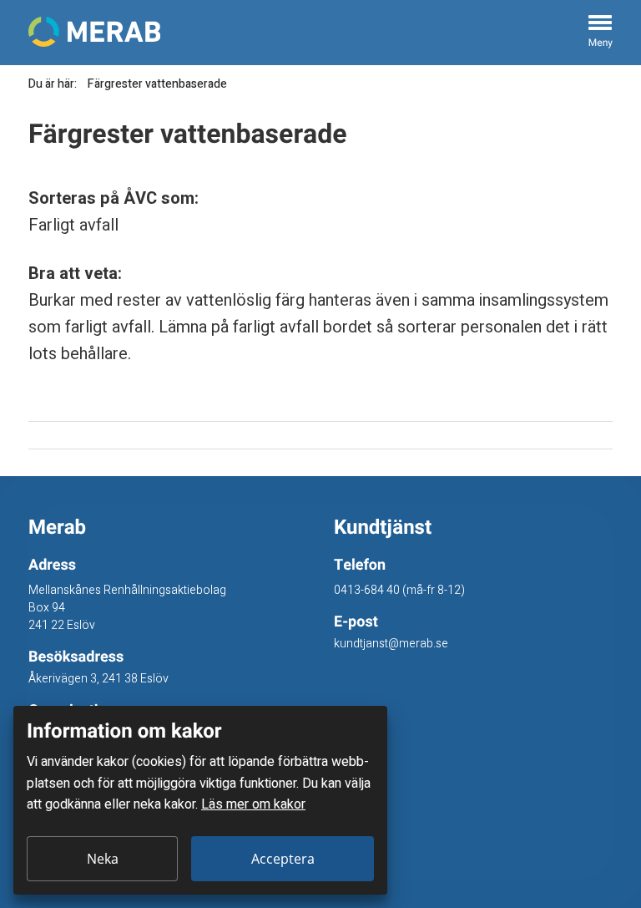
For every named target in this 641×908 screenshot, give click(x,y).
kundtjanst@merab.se (391, 643)
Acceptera (283, 859)
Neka (103, 859)
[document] (200, 800)
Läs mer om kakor (253, 804)
